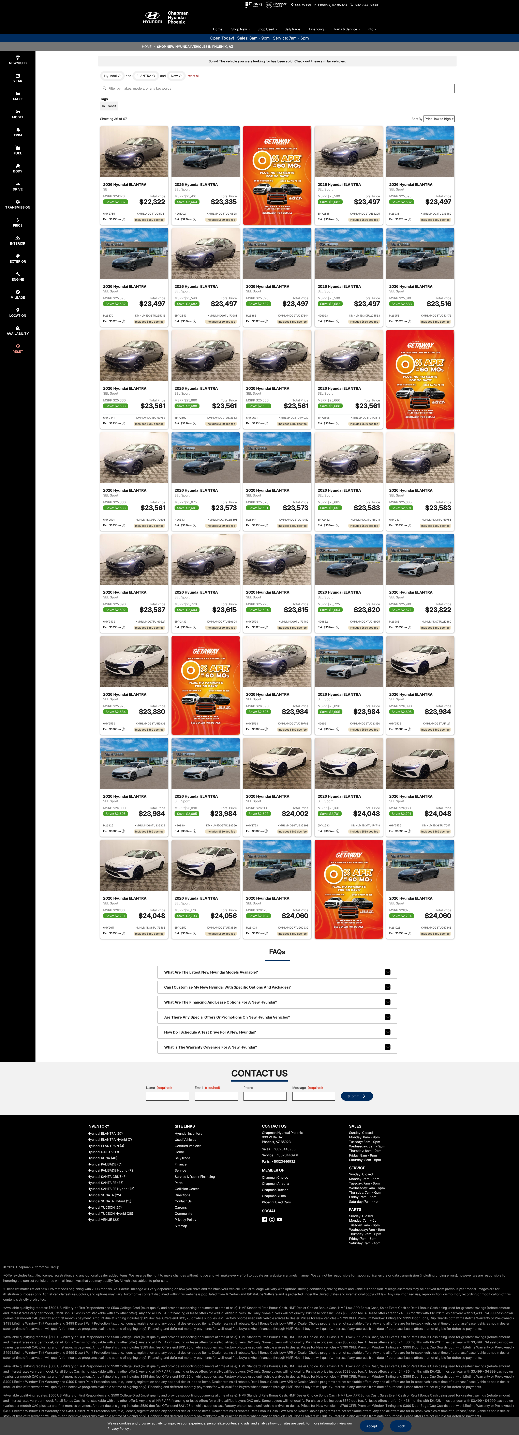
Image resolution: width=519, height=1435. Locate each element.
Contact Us (183, 1201)
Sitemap (181, 1226)
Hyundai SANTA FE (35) (105, 1183)
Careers (181, 1207)
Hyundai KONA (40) (102, 1158)
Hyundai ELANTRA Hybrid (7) (110, 1140)
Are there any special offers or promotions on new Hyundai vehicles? (227, 1017)
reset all (193, 76)
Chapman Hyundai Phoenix (178, 17)
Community (183, 1213)
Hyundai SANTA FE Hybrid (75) (111, 1189)
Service (180, 1170)
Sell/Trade (292, 29)
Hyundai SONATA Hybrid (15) (109, 1201)
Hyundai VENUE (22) (103, 1220)
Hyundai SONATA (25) (104, 1195)
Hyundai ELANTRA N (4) (106, 1146)
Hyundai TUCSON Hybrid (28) (110, 1213)
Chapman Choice (275, 1177)
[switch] (109, 106)
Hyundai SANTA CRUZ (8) (107, 1177)
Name (159, 1088)
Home (217, 29)
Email (207, 1088)
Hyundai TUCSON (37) (105, 1207)
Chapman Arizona (275, 1183)
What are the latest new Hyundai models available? (211, 972)
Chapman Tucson (275, 1190)
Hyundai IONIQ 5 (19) (103, 1152)
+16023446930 (284, 1149)
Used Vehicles (185, 1140)
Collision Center (187, 1189)
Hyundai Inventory (188, 1133)
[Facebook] (264, 1219)
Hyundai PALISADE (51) (105, 1164)
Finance (181, 1164)
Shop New (239, 29)
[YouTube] (279, 1219)
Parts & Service (345, 29)
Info (370, 29)
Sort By (417, 119)
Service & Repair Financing (195, 1177)
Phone (248, 1088)
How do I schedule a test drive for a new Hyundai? (210, 1032)
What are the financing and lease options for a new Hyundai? (220, 1002)
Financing (316, 29)
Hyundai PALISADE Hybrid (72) (111, 1170)
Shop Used (265, 29)
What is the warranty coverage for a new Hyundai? (210, 1047)
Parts (178, 1183)
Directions (182, 1195)
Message (307, 1088)
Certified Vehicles (188, 1146)
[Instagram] (272, 1219)
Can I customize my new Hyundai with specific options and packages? (227, 987)
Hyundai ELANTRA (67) (105, 1133)
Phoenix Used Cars (276, 1202)
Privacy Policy (185, 1220)
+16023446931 (286, 1155)
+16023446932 (283, 1161)
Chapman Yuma (274, 1196)
